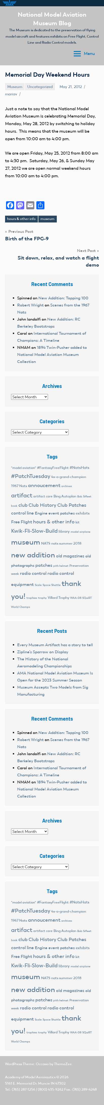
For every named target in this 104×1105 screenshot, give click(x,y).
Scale (38, 585)
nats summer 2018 (66, 543)
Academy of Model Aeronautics (30, 1077)
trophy (42, 598)
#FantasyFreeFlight (53, 468)
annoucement (44, 485)
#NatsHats (79, 467)
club (23, 505)
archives (66, 486)
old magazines (70, 555)
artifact (21, 495)
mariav (11, 94)
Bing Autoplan (65, 496)
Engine (41, 513)
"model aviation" (23, 468)
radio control (33, 573)
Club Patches (71, 505)
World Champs (20, 607)
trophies (32, 598)
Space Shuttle (52, 585)
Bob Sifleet (84, 496)
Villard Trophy (58, 598)
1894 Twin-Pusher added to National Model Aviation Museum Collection (52, 354)
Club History (42, 505)
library (64, 531)
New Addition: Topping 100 (63, 298)
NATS (45, 543)
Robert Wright (30, 305)
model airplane (80, 531)
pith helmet (60, 566)
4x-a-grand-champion (68, 477)
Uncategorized (40, 86)
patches (43, 565)
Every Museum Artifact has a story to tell (55, 644)
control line (22, 513)
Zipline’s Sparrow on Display (42, 651)
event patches (61, 513)
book (14, 505)
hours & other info (21, 219)
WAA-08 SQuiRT (81, 598)
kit (77, 522)
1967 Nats (19, 486)
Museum (14, 86)
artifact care (43, 496)
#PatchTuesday (30, 476)
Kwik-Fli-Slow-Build (34, 531)
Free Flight (21, 522)
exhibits (83, 513)
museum (47, 219)
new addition (33, 555)
